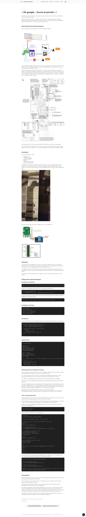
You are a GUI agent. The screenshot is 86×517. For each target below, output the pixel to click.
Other (61, 1)
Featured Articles (44, 1)
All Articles (51, 1)
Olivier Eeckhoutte (30, 514)
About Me (57, 1)
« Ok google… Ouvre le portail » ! (39, 12)
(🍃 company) (47, 514)
